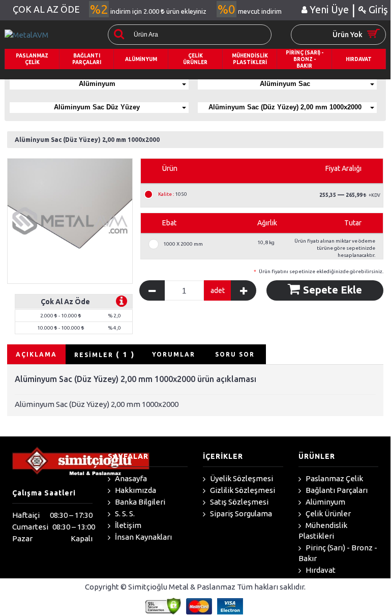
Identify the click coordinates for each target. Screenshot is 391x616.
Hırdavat (320, 570)
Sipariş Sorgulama (240, 513)
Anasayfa (130, 478)
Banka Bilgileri (139, 501)
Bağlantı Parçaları (336, 490)
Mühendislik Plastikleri (322, 530)
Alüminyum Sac (285, 83)
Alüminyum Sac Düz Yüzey (97, 107)
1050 (172, 194)
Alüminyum (97, 83)
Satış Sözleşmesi (238, 501)
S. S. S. (124, 513)
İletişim (127, 525)
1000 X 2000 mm (183, 244)
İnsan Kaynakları (142, 537)
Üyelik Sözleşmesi (240, 478)
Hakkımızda (134, 490)
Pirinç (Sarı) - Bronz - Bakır (337, 553)
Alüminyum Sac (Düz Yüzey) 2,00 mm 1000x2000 (285, 107)
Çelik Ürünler (327, 513)
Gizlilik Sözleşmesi (241, 490)
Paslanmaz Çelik (333, 478)
